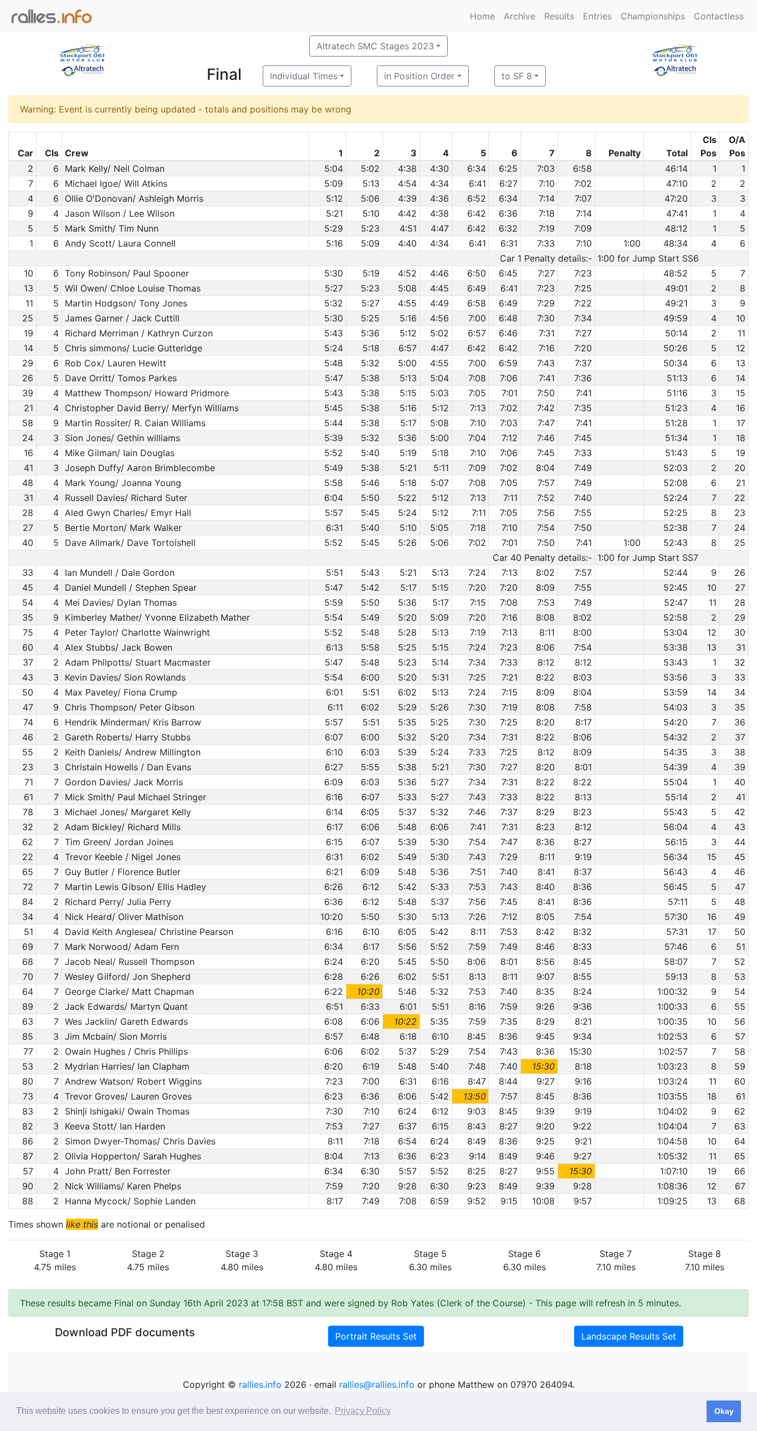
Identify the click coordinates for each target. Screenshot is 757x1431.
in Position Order (419, 75)
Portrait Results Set (376, 1336)
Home (482, 16)
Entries (597, 16)
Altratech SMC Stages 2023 (375, 46)
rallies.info (260, 1384)
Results (559, 16)
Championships (653, 16)
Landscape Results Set (628, 1336)
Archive (519, 16)
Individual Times (303, 75)
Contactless (719, 16)
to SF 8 (517, 75)
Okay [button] (724, 1411)
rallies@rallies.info (377, 1384)
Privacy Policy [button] (363, 1410)
